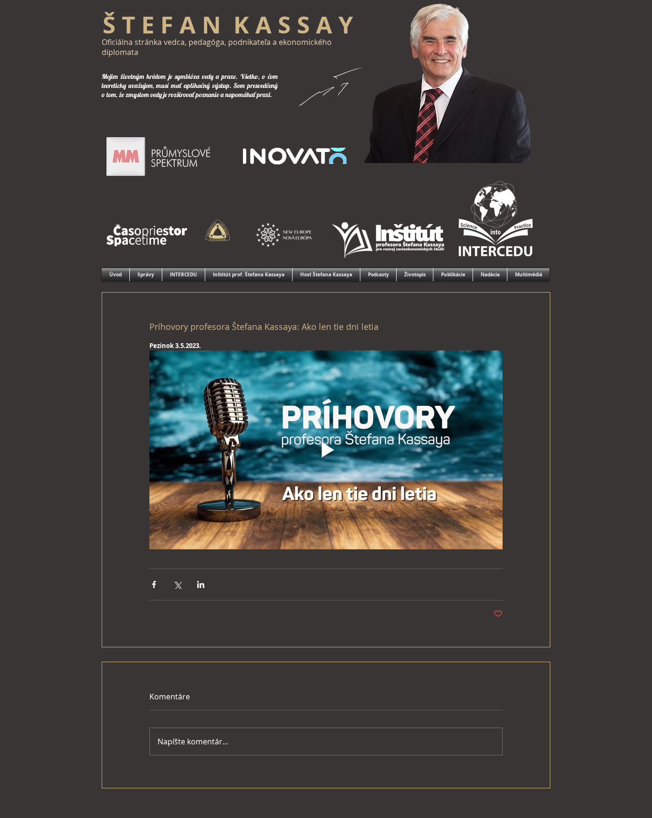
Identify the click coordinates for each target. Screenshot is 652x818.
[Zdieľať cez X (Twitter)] (177, 584)
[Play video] (326, 449)
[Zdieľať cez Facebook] (153, 584)
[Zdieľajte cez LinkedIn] (200, 584)
